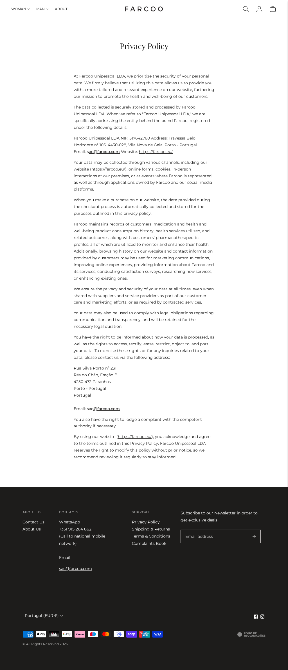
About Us (31, 529)
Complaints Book (149, 543)
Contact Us (33, 522)
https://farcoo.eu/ (156, 151)
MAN (40, 9)
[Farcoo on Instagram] (262, 617)
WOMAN (18, 9)
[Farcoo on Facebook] (256, 617)
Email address (198, 530)
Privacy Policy (146, 522)
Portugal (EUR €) (42, 615)
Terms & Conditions (151, 536)
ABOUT (61, 9)
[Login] (259, 9)
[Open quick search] (246, 9)
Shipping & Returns (151, 529)
